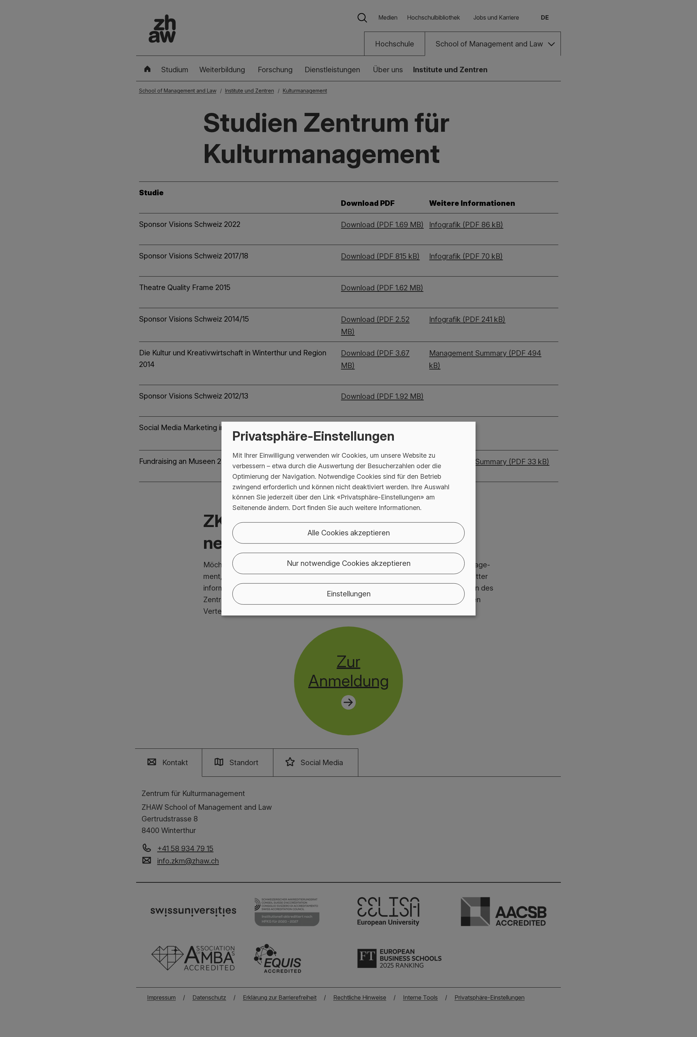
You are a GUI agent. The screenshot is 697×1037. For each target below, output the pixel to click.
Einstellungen (349, 593)
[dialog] (348, 518)
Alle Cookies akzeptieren (348, 532)
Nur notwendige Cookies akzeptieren (349, 563)
